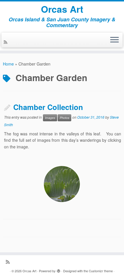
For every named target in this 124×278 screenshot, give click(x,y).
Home (8, 64)
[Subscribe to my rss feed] (6, 42)
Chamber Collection (48, 107)
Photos (64, 117)
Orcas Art (62, 9)
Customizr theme (101, 270)
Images (50, 117)
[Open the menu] (114, 40)
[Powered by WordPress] (59, 270)
